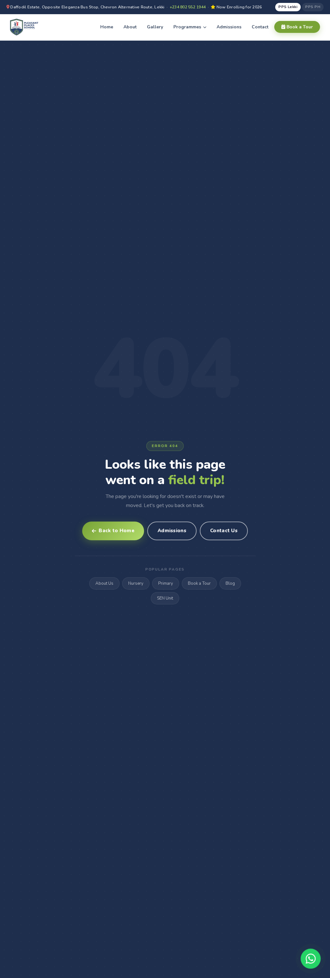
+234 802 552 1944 (188, 7)
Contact (260, 27)
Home (106, 27)
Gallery (155, 27)
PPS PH (312, 6)
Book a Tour (299, 27)
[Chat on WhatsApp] (311, 959)
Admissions (229, 27)
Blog (230, 583)
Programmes (187, 27)
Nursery (135, 583)
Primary (165, 583)
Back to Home (116, 530)
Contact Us (224, 530)
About (130, 27)
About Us (104, 583)
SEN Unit (165, 598)
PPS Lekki (287, 6)
